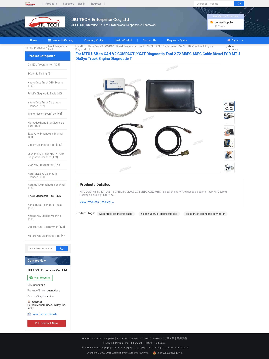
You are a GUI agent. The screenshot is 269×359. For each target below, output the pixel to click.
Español (137, 343)
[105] (44, 64)
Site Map (157, 338)
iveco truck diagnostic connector (205, 213)
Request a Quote (177, 40)
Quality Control (123, 40)
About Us (122, 338)
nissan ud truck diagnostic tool (159, 213)
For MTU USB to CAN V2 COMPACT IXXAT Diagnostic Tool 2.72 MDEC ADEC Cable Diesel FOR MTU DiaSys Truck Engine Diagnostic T (144, 48)
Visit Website (42, 277)
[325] (44, 195)
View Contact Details (45, 314)
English (235, 40)
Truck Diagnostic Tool (58, 48)
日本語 (148, 343)
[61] (45, 113)
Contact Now (49, 323)
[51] (40, 73)
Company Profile (94, 40)
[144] (46, 186)
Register (96, 4)
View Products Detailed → (97, 202)
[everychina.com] (33, 4)
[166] (46, 124)
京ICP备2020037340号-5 (169, 352)
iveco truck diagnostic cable (115, 213)
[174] (46, 155)
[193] (44, 217)
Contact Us (149, 40)
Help (147, 338)
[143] (45, 144)
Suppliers (68, 4)
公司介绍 (169, 338)
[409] (45, 93)
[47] (47, 235)
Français (107, 343)
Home (33, 40)
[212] (44, 104)
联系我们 (182, 338)
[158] (45, 206)
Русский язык (122, 343)
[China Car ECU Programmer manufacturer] (45, 22)
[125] (46, 226)
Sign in (81, 4)
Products (51, 4)
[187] (46, 84)
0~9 (186, 347)
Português (160, 343)
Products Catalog (63, 40)
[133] (42, 175)
